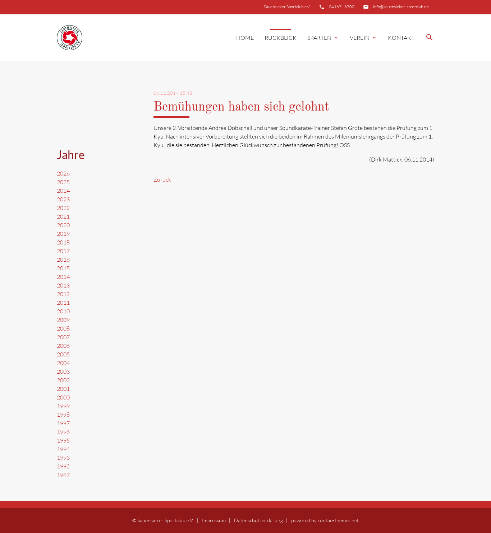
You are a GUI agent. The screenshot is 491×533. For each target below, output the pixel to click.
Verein (363, 37)
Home (245, 37)
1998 (63, 414)
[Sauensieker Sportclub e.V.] (69, 38)
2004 (63, 362)
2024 (63, 190)
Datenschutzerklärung (258, 520)
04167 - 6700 (341, 6)
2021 (63, 216)
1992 (63, 466)
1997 (63, 423)
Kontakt (401, 37)
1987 (63, 474)
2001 (63, 388)
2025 (63, 182)
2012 (63, 294)
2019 (63, 233)
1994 (63, 449)
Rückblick (281, 37)
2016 (63, 259)
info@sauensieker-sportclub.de (401, 6)
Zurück (162, 179)
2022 (63, 207)
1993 (63, 457)
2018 (63, 242)
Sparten (323, 37)
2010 (63, 311)
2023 (63, 199)
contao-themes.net (338, 520)
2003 (63, 371)
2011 (63, 302)
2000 (63, 397)
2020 (63, 225)
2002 (63, 380)
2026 (63, 173)
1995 (63, 440)
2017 (63, 250)
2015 (63, 268)
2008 (63, 328)
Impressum (214, 520)
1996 (63, 431)
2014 (63, 276)
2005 (63, 354)
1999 (63, 406)
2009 (63, 319)
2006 (63, 345)
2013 (63, 285)
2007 (63, 337)
